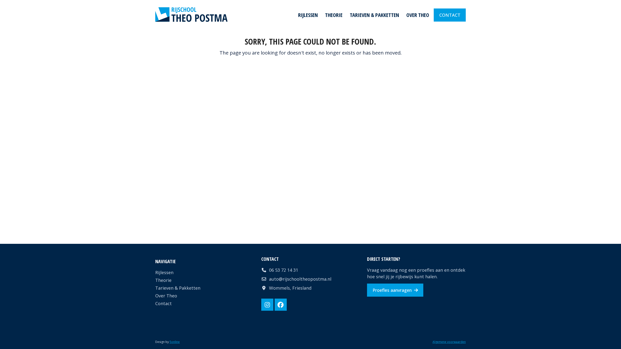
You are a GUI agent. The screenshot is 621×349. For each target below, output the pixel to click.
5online (175, 342)
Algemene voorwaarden (449, 342)
